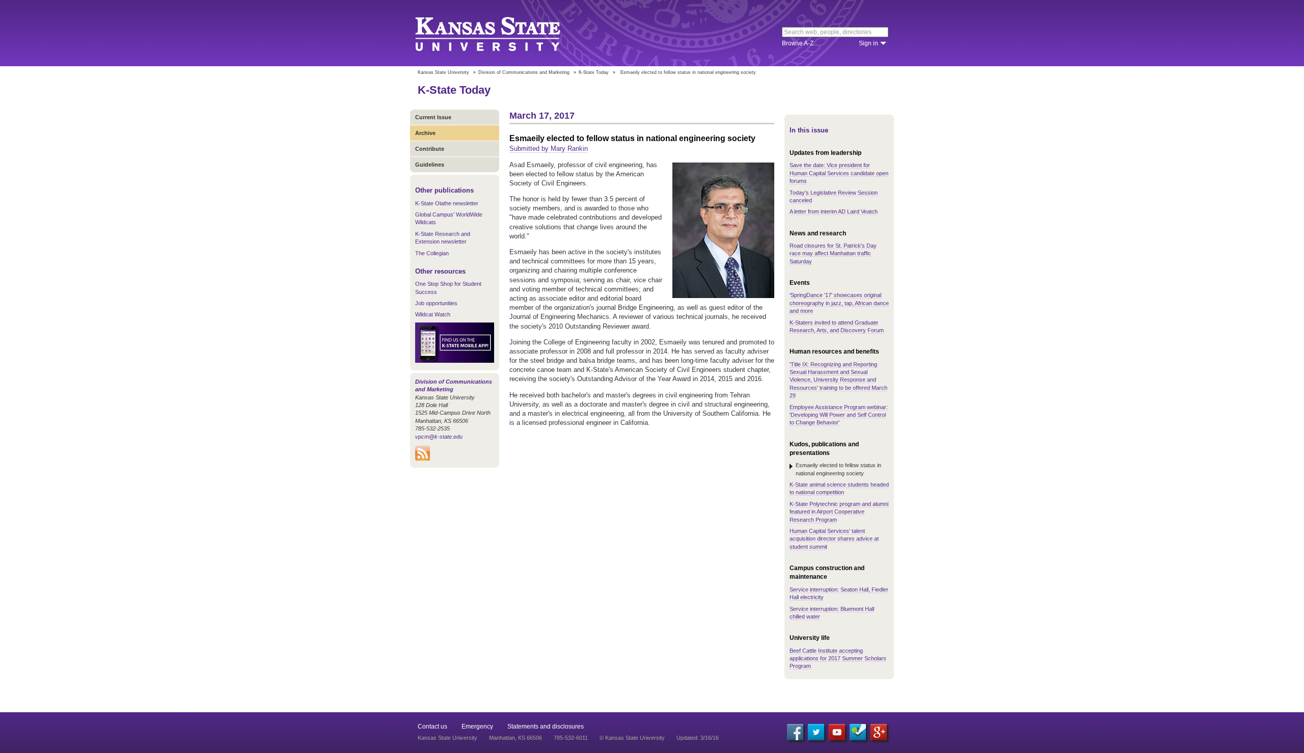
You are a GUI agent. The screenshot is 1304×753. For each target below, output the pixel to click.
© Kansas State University (632, 738)
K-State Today (594, 72)
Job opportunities (436, 303)
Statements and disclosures (545, 726)
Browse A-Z (797, 43)
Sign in (868, 43)
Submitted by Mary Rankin (548, 148)
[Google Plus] (879, 732)
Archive (425, 133)
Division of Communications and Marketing (523, 72)
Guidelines (429, 165)
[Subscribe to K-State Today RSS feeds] (422, 458)
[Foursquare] (858, 732)
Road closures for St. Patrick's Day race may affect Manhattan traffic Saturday (833, 253)
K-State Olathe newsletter (446, 203)
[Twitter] (816, 732)
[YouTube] (837, 732)
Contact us (432, 726)
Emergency (477, 726)
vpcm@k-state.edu (439, 437)
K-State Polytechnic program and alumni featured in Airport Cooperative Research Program (839, 512)
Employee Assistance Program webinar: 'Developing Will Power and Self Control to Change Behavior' (839, 415)
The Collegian (432, 253)
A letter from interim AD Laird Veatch (834, 211)
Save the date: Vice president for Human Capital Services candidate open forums (839, 173)
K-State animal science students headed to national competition (839, 488)
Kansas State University (500, 33)
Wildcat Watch (432, 314)
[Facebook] (795, 732)
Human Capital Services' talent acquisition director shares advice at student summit (834, 539)
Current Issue (433, 117)
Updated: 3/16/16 (697, 738)
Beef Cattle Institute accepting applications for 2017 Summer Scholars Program (838, 658)
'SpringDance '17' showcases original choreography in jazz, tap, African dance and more (839, 303)
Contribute (429, 149)
